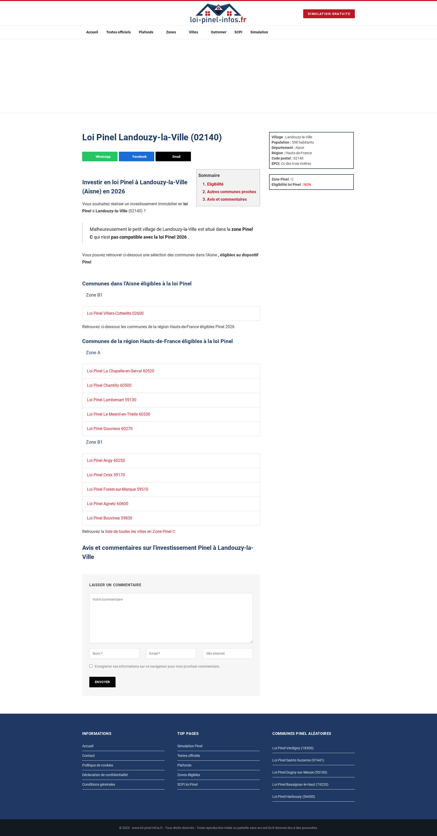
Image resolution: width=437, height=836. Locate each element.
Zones (171, 32)
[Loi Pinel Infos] (218, 13)
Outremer (218, 32)
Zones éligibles (188, 775)
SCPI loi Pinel (187, 784)
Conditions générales (98, 784)
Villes (193, 32)
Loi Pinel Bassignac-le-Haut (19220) (300, 784)
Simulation (259, 32)
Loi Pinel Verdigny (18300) (293, 748)
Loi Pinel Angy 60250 (106, 460)
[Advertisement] (218, 77)
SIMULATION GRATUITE (329, 14)
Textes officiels (118, 32)
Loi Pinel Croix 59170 (106, 474)
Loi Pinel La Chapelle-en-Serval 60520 (120, 371)
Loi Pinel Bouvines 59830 (109, 518)
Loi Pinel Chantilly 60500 (109, 385)
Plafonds (146, 32)
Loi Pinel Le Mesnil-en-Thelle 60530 (118, 414)
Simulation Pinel (189, 746)
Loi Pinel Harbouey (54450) (293, 797)
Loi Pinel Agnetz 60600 (107, 503)
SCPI (238, 32)
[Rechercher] (353, 32)
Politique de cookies (97, 765)
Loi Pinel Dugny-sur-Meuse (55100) (299, 772)
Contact (88, 756)
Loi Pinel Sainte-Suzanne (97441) (298, 760)
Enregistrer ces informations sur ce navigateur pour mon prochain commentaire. (157, 666)
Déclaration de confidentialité (105, 775)
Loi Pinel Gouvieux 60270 (110, 428)
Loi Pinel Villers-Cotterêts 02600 (115, 313)
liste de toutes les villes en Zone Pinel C (140, 531)
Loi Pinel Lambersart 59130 (111, 399)
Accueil (92, 32)
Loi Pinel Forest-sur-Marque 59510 (117, 489)
